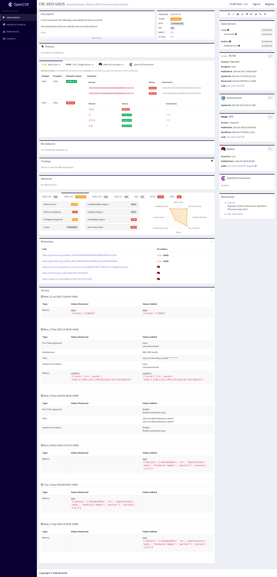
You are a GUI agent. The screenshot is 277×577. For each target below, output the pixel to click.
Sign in (256, 4)
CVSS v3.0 (99, 196)
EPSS (156, 196)
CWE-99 (231, 202)
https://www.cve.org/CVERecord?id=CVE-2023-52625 (67, 279)
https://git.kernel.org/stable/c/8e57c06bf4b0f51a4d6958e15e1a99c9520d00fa (79, 261)
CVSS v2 (121, 196)
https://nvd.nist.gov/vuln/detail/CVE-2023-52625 (65, 272)
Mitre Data (53, 64)
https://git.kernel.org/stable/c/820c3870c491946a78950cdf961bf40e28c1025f (79, 255)
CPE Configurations (81, 64)
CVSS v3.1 (74, 196)
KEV (139, 196)
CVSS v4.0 (49, 196)
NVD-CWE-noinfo (235, 214)
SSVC (175, 196)
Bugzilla (251, 166)
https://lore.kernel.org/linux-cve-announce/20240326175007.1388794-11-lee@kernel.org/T (85, 267)
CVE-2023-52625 (52, 3)
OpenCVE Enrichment (143, 64)
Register (270, 4)
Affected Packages (112, 64)
